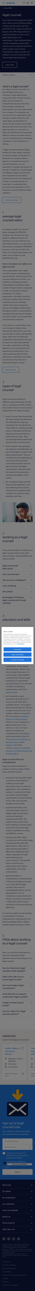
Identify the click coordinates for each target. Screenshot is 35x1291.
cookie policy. (20, 644)
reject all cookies (17, 654)
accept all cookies (17, 660)
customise (17, 649)
